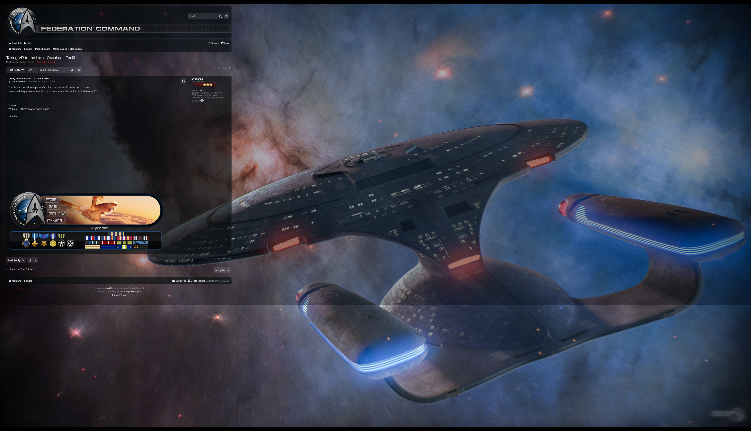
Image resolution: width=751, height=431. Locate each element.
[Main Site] (119, 22)
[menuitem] (27, 43)
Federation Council (46, 62)
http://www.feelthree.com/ (34, 109)
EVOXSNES (197, 79)
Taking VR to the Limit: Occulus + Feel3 (40, 58)
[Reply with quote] (183, 81)
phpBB (108, 288)
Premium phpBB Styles (130, 291)
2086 (201, 90)
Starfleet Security (27, 62)
